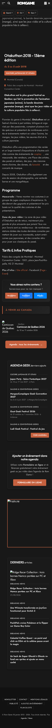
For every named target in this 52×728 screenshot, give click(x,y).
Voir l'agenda (40, 435)
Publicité (14, 703)
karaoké (36, 164)
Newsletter (10, 699)
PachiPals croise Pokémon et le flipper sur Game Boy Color (29, 624)
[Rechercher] (8, 3)
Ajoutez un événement (32, 703)
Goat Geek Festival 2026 (22, 411)
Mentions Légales (39, 699)
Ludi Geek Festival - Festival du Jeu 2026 (27, 430)
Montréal (10, 79)
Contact (23, 699)
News (30, 718)
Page (42, 270)
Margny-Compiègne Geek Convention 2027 (28, 395)
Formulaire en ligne (29, 482)
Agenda (24, 718)
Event (4, 273)
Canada (19, 79)
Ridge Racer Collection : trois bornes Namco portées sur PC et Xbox (28, 590)
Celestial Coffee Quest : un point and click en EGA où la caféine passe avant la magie (29, 641)
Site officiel (22, 270)
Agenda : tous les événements (26, 344)
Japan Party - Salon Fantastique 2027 (28, 379)
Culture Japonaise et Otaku (20, 73)
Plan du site (26, 708)
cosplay (37, 154)
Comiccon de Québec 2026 (31, 326)
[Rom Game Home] (26, 3)
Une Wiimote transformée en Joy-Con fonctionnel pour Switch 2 (28, 609)
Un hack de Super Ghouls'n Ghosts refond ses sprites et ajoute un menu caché (29, 659)
